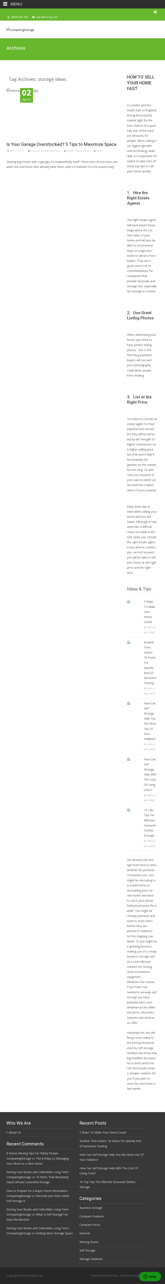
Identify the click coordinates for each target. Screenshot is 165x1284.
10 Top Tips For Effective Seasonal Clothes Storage (150, 822)
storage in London (144, 291)
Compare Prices (89, 1225)
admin (99, 151)
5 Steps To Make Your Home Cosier (150, 612)
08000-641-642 (19, 17)
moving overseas (138, 916)
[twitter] (155, 13)
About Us (15, 1132)
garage (70, 151)
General (35, 151)
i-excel (132, 1275)
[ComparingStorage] (17, 29)
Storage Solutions (50, 151)
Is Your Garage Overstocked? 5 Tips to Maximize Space (61, 144)
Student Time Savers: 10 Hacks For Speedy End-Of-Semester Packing (150, 662)
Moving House (88, 1242)
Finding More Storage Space (54, 1233)
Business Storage (90, 1208)
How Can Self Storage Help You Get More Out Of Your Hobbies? (150, 721)
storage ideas (82, 151)
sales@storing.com (47, 17)
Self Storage (87, 1250)
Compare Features (91, 1216)
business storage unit (141, 956)
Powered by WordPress (105, 1275)
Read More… (15, 174)
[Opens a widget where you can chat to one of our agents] (150, 1277)
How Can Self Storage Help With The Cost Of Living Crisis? (150, 774)
